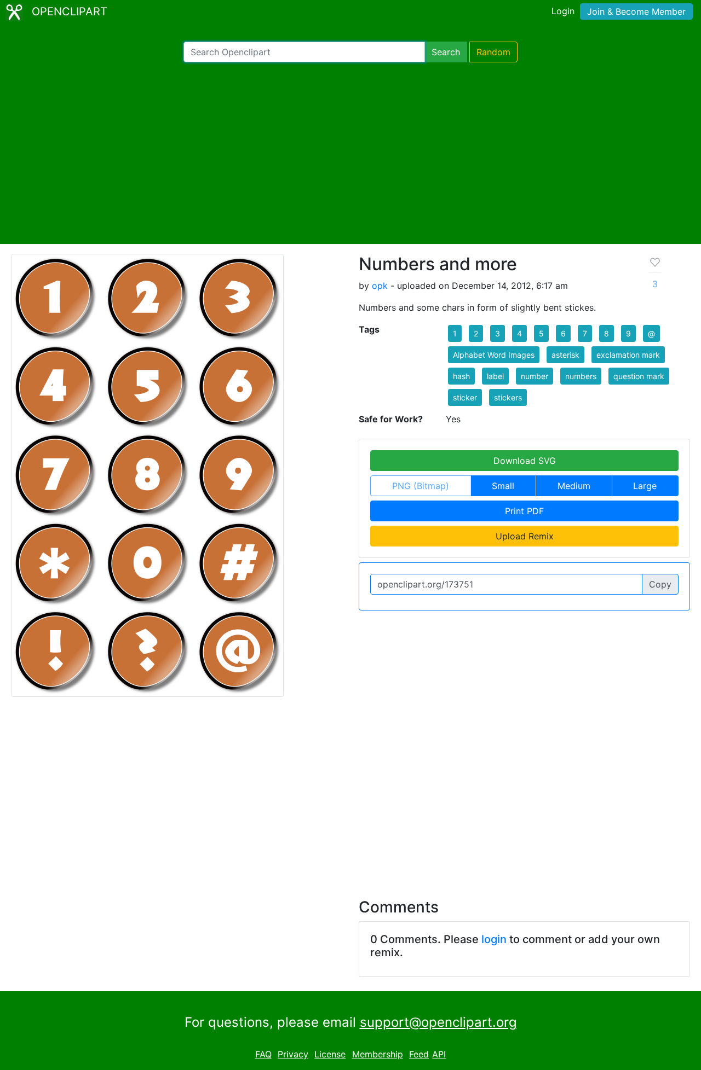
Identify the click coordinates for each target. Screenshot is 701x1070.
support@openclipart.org (438, 1022)
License (330, 1054)
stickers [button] (508, 397)
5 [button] (541, 333)
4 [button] (519, 333)
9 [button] (628, 333)
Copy (660, 584)
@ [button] (651, 333)
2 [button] (476, 333)
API (439, 1054)
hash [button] (461, 376)
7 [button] (585, 333)
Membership (377, 1054)
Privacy (293, 1054)
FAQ (263, 1054)
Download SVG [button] (524, 460)
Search (446, 51)
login (494, 939)
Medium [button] (574, 485)
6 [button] (563, 333)
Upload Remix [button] (525, 536)
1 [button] (455, 333)
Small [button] (503, 485)
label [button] (495, 376)
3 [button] (497, 333)
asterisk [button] (565, 354)
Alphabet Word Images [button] (494, 354)
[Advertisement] (350, 153)
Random (493, 51)
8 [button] (606, 333)
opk (380, 285)
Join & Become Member (636, 11)
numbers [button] (580, 376)
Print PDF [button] (524, 510)
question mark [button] (638, 376)
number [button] (534, 376)
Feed (419, 1054)
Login (562, 10)
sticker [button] (465, 397)
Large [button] (645, 485)
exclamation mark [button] (628, 354)
